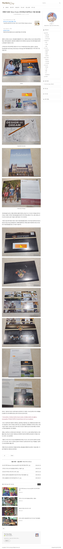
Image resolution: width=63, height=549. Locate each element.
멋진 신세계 (28, 7)
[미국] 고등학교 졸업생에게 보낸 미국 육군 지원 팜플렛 (14, 475)
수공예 (46, 44)
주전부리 (47, 55)
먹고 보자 (22, 7)
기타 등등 (47, 63)
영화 (46, 70)
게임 (46, 46)
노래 (46, 69)
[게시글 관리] (8, 456)
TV (46, 72)
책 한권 (46, 67)
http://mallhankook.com (8, 19)
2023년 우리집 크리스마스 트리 (9, 471)
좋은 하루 (12, 7)
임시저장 (45, 76)
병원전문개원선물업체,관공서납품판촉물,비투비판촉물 (14, 32)
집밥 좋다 (47, 50)
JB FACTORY (58, 547)
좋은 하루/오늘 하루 (18, 14)
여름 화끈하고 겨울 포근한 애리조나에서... (11, 538)
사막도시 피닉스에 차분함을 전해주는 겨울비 (12, 468)
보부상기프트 (6, 30)
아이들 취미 (17, 7)
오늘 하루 (19, 461)
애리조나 (47, 59)
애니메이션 (47, 74)
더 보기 (39, 484)
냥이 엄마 (47, 36)
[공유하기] (6, 456)
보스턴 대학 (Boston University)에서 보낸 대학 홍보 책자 (15, 465)
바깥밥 (46, 52)
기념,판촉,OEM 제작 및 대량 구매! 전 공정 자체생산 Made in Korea (17, 23)
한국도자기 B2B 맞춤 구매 (9, 21)
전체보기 (7, 7)
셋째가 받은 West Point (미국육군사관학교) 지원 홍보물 (21, 12)
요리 (46, 42)
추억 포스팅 (47, 38)
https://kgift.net (6, 28)
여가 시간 (33, 7)
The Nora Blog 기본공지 (49, 84)
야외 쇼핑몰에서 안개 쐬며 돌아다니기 (10, 478)
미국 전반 (47, 61)
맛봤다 (46, 53)
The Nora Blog (8, 534)
